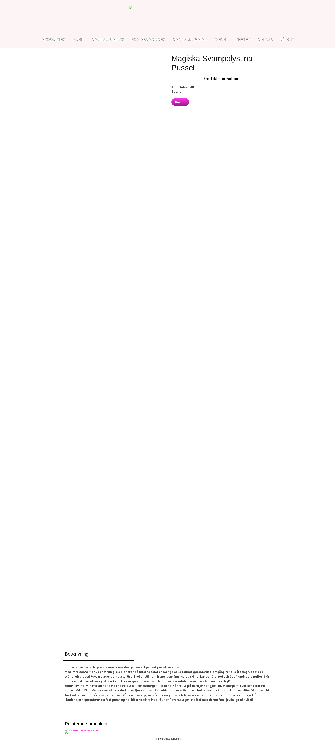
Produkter (53, 39)
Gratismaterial (189, 39)
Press (219, 39)
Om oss (265, 39)
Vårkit (287, 39)
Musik (78, 39)
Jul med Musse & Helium (168, 738)
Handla (180, 102)
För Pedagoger (148, 39)
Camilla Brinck (107, 39)
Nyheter (241, 39)
